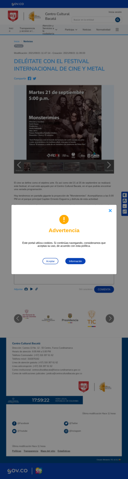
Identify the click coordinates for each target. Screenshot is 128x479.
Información (75, 261)
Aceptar (50, 261)
